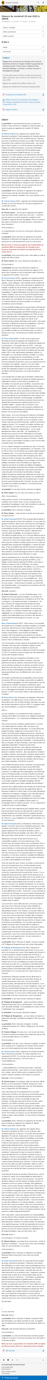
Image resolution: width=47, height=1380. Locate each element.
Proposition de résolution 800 (15, 95)
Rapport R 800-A (11, 109)
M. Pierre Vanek (8, 338)
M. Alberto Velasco (9, 134)
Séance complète (9, 27)
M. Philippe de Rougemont (12, 948)
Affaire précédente (9, 32)
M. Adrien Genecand (9, 519)
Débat (5, 47)
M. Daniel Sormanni (9, 824)
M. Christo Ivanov (8, 201)
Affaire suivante (8, 36)
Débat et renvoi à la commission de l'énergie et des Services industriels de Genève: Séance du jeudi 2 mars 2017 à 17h (21, 102)
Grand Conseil (11, 3)
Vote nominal (10, 1351)
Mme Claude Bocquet (10, 623)
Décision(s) (7, 51)
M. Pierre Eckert (8, 697)
